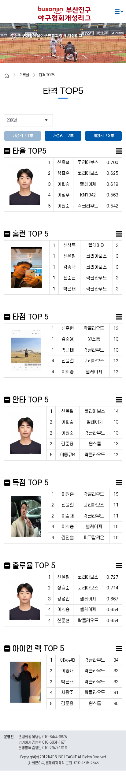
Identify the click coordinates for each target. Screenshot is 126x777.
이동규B (67, 455)
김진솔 (67, 537)
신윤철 (63, 162)
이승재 (67, 516)
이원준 (63, 206)
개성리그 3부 (103, 135)
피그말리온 (93, 537)
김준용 (67, 339)
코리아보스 (88, 162)
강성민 (63, 599)
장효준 (63, 173)
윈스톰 (94, 339)
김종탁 (69, 267)
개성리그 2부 (63, 135)
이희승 (63, 184)
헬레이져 (88, 184)
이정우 (63, 195)
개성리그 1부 (22, 135)
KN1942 (88, 195)
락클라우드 (88, 206)
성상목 (69, 245)
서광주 (67, 692)
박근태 (69, 289)
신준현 (69, 278)
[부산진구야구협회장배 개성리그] (63, 13)
